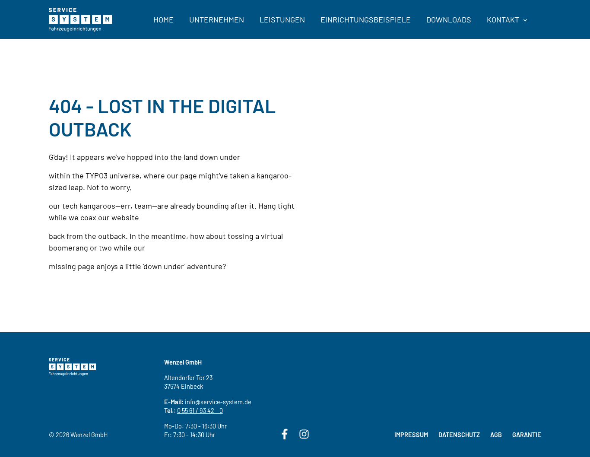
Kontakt (504, 19)
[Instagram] (304, 433)
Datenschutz (459, 434)
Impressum (411, 434)
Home (163, 19)
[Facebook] (284, 433)
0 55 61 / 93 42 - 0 (200, 410)
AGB (496, 434)
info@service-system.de (218, 402)
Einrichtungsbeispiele (365, 19)
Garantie (526, 434)
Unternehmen (216, 19)
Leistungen (282, 19)
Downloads (448, 19)
